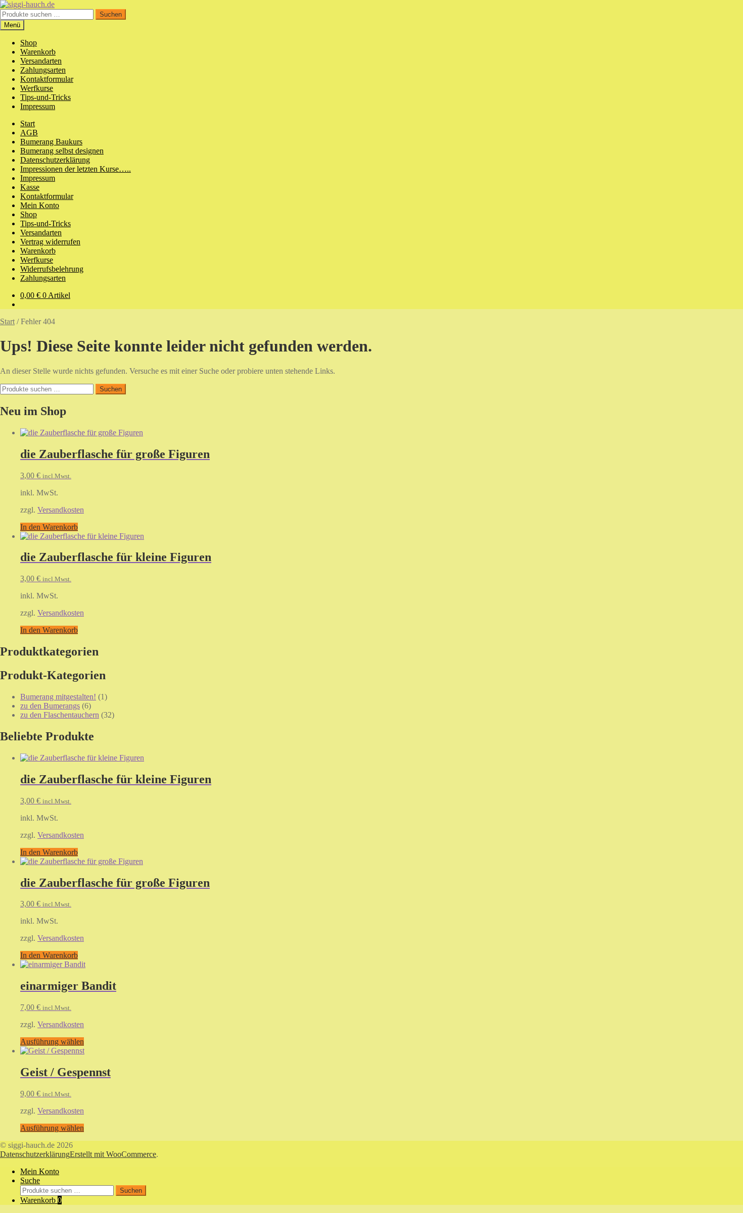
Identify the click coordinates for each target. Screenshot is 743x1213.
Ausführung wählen (52, 1041)
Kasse (29, 187)
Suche (30, 1180)
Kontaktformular (46, 79)
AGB (29, 132)
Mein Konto (39, 205)
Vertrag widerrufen (50, 241)
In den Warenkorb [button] (49, 527)
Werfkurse (36, 88)
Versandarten (41, 61)
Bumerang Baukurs (51, 141)
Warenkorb (38, 51)
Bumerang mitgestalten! (58, 696)
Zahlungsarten (43, 70)
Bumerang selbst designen (62, 150)
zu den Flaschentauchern (59, 715)
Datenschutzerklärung (55, 160)
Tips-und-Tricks (45, 97)
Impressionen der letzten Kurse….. (75, 169)
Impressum (37, 106)
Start (27, 123)
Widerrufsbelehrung (51, 269)
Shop (28, 42)
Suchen (111, 14)
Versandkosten (60, 510)
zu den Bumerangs (50, 705)
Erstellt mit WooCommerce (113, 1154)
